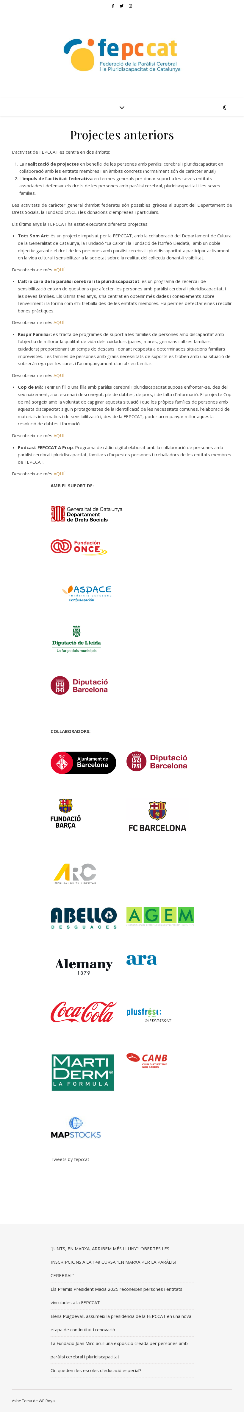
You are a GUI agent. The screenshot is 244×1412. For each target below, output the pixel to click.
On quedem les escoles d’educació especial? (96, 1370)
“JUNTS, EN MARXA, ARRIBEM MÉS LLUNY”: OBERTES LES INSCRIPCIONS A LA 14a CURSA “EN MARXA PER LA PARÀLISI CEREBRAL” (113, 1262)
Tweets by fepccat (70, 1159)
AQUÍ (59, 270)
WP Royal (47, 1400)
